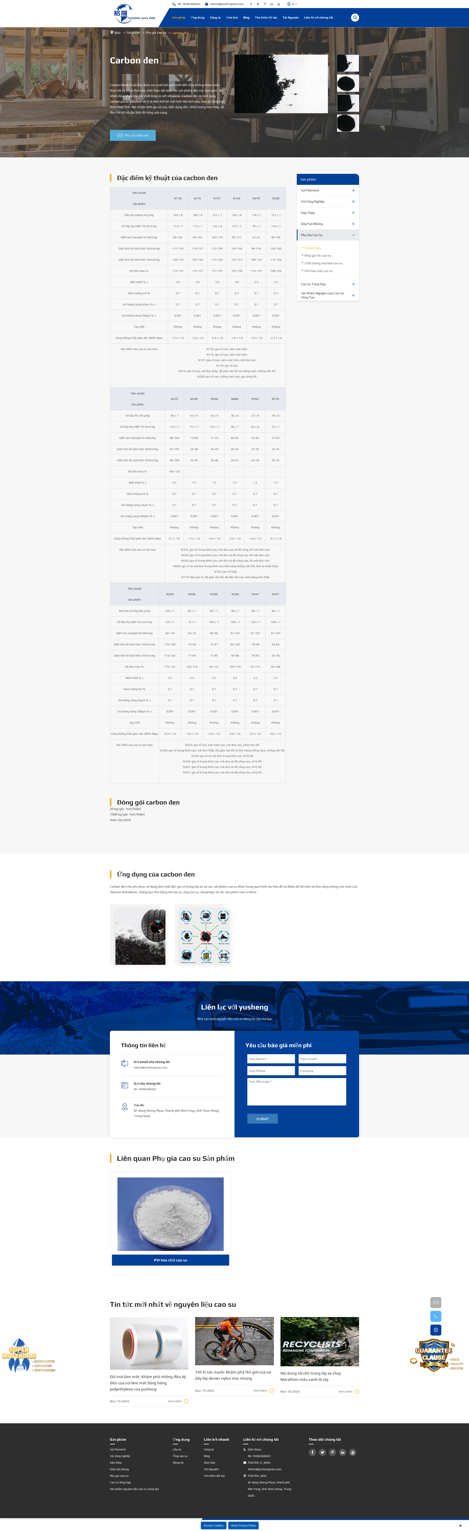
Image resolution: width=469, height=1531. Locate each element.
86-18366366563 (186, 4)
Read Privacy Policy (243, 1525)
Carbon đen (180, 33)
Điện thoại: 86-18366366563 (256, 1453)
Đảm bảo (232, 17)
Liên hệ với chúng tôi (318, 17)
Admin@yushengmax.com (224, 4)
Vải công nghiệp (312, 201)
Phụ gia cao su (156, 32)
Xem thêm (178, 1401)
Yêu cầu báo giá (132, 135)
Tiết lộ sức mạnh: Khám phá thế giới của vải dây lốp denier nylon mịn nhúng (233, 1375)
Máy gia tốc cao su (318, 255)
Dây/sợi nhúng (312, 224)
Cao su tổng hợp (313, 284)
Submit (262, 1119)
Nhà (118, 33)
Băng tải (178, 1462)
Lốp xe (177, 1449)
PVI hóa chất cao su (319, 271)
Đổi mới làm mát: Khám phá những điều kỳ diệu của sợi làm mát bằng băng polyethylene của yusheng (148, 1382)
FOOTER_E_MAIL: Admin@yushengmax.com (262, 1466)
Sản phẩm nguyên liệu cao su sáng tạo (322, 295)
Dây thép (308, 213)
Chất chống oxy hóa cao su (323, 263)
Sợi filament (310, 190)
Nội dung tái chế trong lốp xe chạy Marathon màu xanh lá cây (310, 1376)
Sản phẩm (178, 17)
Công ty (215, 17)
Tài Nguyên (291, 17)
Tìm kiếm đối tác (266, 17)
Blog (246, 17)
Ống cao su (180, 1456)
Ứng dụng (197, 17)
